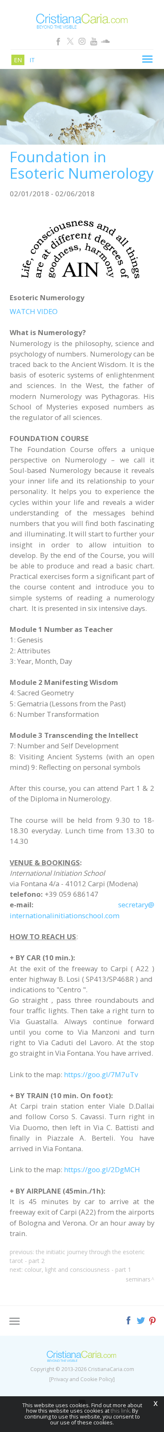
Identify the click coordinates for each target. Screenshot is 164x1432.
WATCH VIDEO (34, 311)
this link (120, 1410)
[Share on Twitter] (141, 1320)
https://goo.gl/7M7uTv (101, 1074)
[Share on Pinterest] (153, 1320)
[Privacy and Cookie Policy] (82, 1379)
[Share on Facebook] (129, 1320)
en (18, 60)
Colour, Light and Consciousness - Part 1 (77, 1269)
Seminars (138, 1279)
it (32, 60)
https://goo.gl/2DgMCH (102, 1169)
